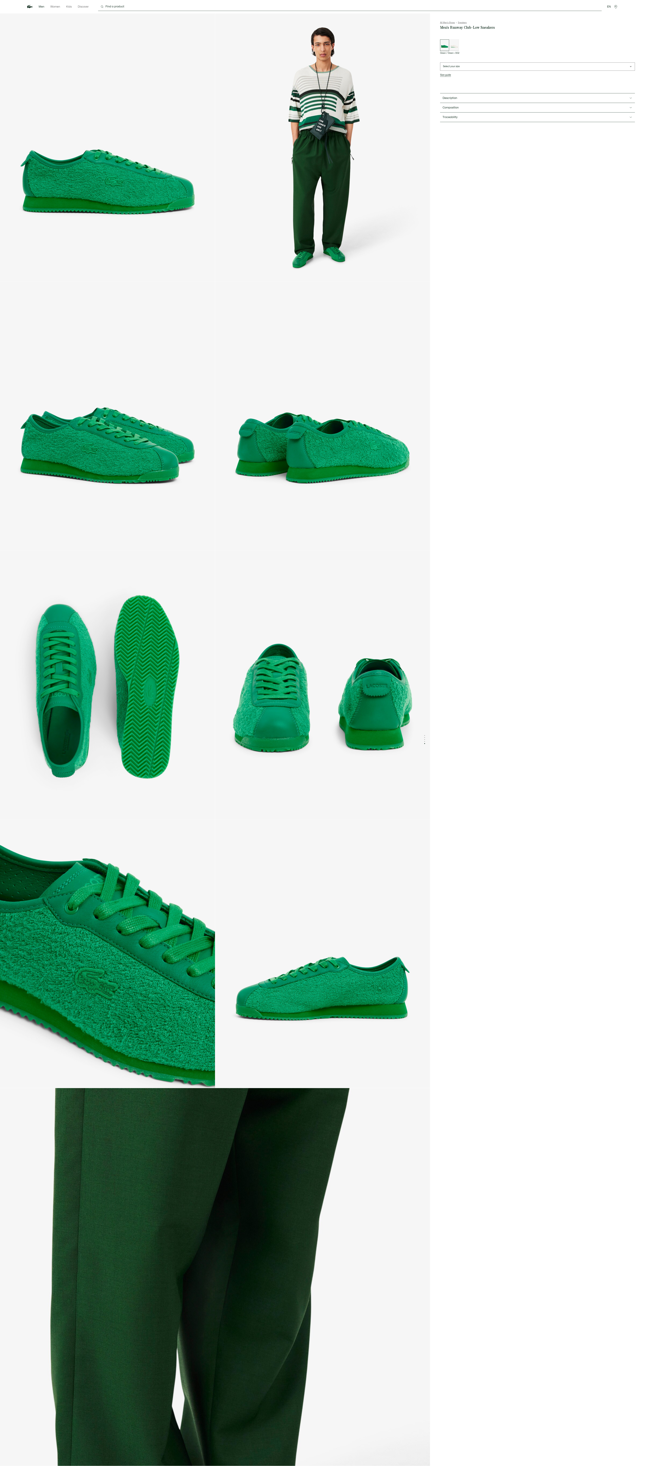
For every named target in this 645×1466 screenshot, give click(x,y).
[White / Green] (454, 45)
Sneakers (462, 23)
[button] (615, 7)
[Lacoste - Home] (30, 7)
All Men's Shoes (447, 23)
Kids (69, 6)
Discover (83, 6)
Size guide (445, 75)
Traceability (450, 117)
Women (55, 6)
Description (450, 98)
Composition (451, 107)
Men (41, 6)
